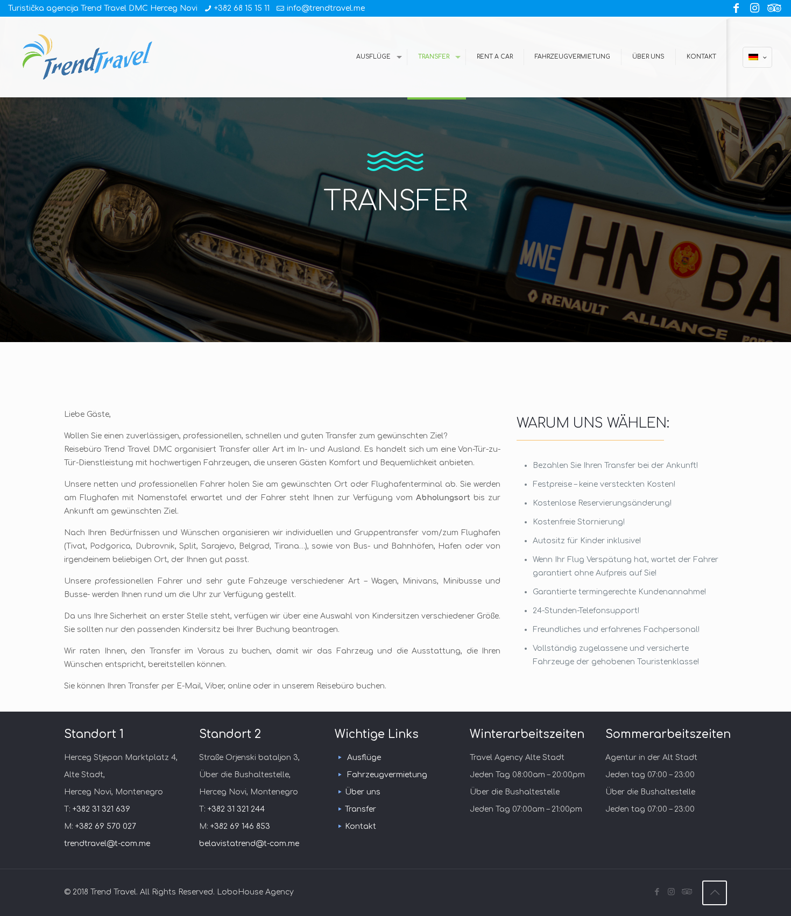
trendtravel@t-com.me (107, 844)
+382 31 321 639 (101, 809)
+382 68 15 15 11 (242, 8)
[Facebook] (736, 8)
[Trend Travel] (88, 57)
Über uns (362, 792)
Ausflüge (364, 758)
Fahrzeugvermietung (387, 775)
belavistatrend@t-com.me (249, 844)
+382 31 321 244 (236, 809)
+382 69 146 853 (240, 826)
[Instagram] (754, 8)
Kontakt (360, 826)
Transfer (360, 809)
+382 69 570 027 (105, 826)
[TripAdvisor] (772, 8)
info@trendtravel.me (326, 8)
